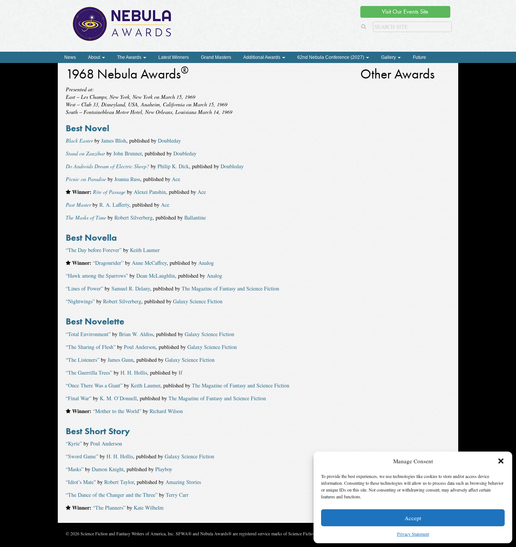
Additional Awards (262, 57)
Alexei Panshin (150, 191)
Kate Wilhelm (149, 507)
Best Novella (91, 237)
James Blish (113, 140)
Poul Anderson (140, 346)
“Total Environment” (88, 334)
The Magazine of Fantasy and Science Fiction (230, 288)
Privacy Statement (413, 534)
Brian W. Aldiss (136, 334)
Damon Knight (108, 469)
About (94, 57)
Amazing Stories (183, 482)
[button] (501, 461)
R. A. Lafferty (114, 204)
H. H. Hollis (134, 372)
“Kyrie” (74, 443)
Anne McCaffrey (149, 262)
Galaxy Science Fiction (197, 301)
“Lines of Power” (84, 288)
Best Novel (87, 128)
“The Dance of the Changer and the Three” (112, 494)
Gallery (389, 57)
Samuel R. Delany (130, 288)
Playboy (163, 469)
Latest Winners (173, 57)
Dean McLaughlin (155, 275)
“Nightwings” (80, 301)
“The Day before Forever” (94, 250)
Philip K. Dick (173, 166)
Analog (206, 262)
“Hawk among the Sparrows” (97, 275)
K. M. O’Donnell (118, 398)
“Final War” (78, 398)
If (180, 372)
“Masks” (74, 469)
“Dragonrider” (108, 262)
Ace (176, 179)
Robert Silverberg (133, 217)
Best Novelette (95, 321)
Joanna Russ (127, 179)
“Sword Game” (82, 456)
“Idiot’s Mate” (81, 482)
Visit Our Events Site (405, 11)
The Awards (129, 57)
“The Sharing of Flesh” (91, 346)
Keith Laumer (145, 250)
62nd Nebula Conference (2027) (331, 57)
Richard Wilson (166, 411)
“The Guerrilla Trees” (89, 372)
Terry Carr (177, 494)
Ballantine (195, 217)
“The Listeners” (82, 359)
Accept (413, 518)
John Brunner (127, 153)
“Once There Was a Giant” (94, 385)
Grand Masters (216, 57)
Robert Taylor (119, 482)
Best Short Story (98, 431)
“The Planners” (109, 507)
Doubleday (169, 140)
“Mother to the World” (117, 411)
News (70, 57)
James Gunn (120, 359)
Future (419, 57)
